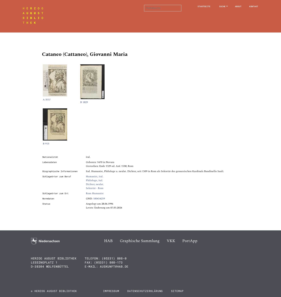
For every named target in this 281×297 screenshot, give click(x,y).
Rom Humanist (95, 193)
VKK (171, 241)
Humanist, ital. (94, 176)
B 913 (46, 144)
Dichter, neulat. (95, 184)
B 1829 (84, 102)
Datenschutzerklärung (145, 291)
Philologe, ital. (94, 180)
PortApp (189, 241)
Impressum (111, 291)
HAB (108, 241)
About (238, 6)
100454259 (99, 198)
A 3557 (47, 100)
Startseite (204, 6)
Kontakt (253, 6)
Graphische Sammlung (140, 241)
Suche (222, 6)
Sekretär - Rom (94, 188)
